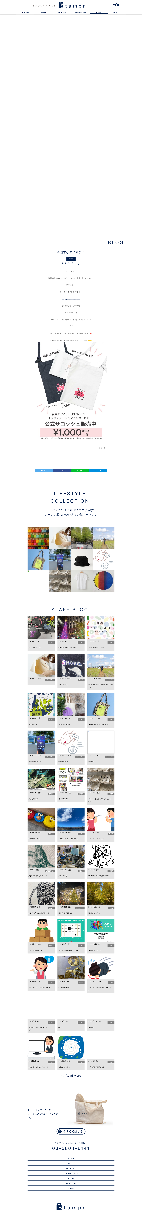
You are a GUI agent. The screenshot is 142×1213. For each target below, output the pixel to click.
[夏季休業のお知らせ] (60, 559)
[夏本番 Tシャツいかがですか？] (38, 559)
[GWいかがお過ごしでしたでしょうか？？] (60, 581)
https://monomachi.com (71, 299)
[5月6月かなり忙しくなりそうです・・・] (82, 581)
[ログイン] (114, 5)
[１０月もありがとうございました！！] (82, 538)
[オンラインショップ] (117, 5)
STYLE (43, 12)
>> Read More (71, 1075)
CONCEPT (25, 12)
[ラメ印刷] (38, 581)
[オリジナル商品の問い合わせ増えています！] (103, 538)
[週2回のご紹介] (103, 559)
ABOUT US (117, 12)
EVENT (71, 259)
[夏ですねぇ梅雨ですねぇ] (82, 559)
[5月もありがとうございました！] (38, 538)
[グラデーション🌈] (103, 581)
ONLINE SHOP (80, 12)
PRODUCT (62, 12)
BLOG (98, 12)
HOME (71, 1188)
